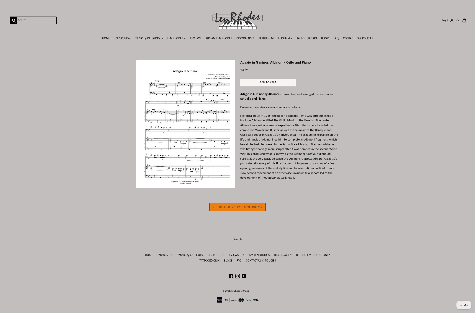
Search (237, 239)
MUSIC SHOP (122, 38)
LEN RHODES (177, 38)
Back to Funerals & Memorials (240, 207)
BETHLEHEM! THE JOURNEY (275, 38)
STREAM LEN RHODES (218, 38)
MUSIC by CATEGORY (150, 38)
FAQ (336, 38)
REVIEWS (195, 38)
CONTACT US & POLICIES (358, 38)
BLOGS (325, 38)
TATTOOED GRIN (307, 38)
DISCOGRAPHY (245, 38)
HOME (106, 38)
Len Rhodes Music (240, 291)
